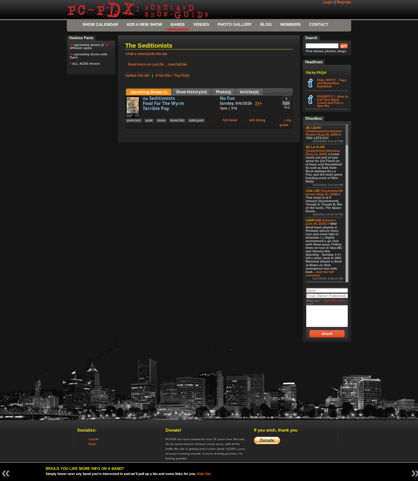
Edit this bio (157, 54)
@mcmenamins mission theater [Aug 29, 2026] (324, 132)
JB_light (313, 127)
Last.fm (93, 439)
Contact (318, 24)
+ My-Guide (286, 122)
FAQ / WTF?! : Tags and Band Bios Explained (331, 83)
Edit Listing (257, 120)
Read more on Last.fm (146, 64)
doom (161, 120)
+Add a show (135, 54)
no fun (227, 98)
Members (290, 24)
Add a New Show (144, 24)
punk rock (133, 120)
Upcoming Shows (148, 91)
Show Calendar (100, 24)
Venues (201, 24)
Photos (223, 91)
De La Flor (315, 147)
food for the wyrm (163, 103)
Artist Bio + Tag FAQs (172, 75)
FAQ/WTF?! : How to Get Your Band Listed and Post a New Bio (332, 101)
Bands (178, 24)
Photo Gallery (235, 24)
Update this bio (137, 75)
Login (328, 2)
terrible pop (156, 108)
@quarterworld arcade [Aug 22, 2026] (324, 192)
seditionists (159, 98)
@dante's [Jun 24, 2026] (321, 222)
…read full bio (176, 64)
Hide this (204, 474)
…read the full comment (320, 273)
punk (149, 120)
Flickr (92, 444)
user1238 (313, 220)
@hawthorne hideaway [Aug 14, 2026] (323, 152)
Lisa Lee (313, 190)
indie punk (196, 120)
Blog (266, 24)
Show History (191, 91)
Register (344, 2)
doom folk (177, 120)
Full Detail (230, 120)
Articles (249, 91)
